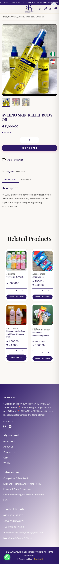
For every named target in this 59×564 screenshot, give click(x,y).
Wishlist (7, 463)
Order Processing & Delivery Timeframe (23, 494)
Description (10, 179)
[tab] (10, 179)
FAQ (5, 500)
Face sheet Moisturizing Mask (41, 334)
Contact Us (9, 452)
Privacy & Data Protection (17, 489)
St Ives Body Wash (14, 277)
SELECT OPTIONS (16, 297)
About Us (8, 446)
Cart (5, 457)
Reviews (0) (26, 179)
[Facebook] (10, 426)
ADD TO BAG (16, 358)
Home (4, 17)
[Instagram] (4, 426)
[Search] (40, 9)
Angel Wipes (38, 277)
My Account (9, 441)
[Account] (50, 9)
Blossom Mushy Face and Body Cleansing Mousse (15, 334)
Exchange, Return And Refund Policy (22, 483)
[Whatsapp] (7, 557)
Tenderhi (38, 559)
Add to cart (30, 148)
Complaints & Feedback (15, 478)
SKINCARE (12, 17)
